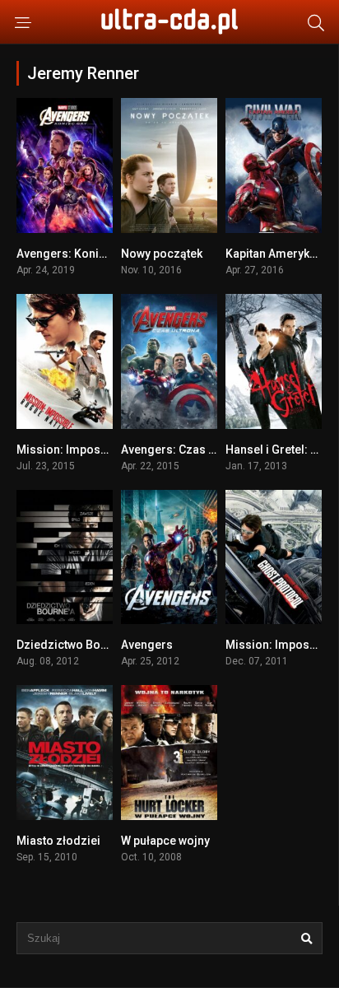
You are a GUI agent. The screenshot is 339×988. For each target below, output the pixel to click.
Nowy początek (161, 253)
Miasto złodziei (58, 840)
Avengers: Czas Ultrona (184, 449)
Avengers (147, 644)
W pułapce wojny (165, 840)
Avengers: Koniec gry (74, 253)
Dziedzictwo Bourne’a (74, 644)
